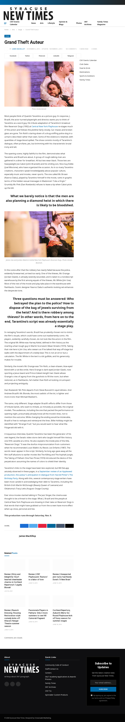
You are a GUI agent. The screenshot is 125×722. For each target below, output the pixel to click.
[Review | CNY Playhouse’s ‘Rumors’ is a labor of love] (39, 565)
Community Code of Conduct (57, 665)
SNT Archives (87, 23)
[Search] (120, 23)
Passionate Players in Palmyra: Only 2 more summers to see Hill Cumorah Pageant (38, 614)
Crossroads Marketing (43, 718)
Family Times (85, 80)
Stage (7, 36)
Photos (79, 23)
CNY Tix (48, 691)
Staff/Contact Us (51, 669)
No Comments (71, 49)
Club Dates (84, 64)
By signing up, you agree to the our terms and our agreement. (104, 698)
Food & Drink (85, 68)
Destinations (85, 72)
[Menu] (5, 23)
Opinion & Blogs (63, 23)
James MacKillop (18, 49)
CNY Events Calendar (14, 23)
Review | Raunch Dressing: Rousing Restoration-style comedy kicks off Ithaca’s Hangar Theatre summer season (12, 618)
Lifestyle (51, 23)
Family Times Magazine (102, 23)
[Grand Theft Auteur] (39, 84)
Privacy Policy (110, 698)
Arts (41, 23)
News (33, 23)
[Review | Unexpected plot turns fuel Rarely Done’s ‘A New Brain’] (63, 565)
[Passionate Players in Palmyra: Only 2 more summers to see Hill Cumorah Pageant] (39, 601)
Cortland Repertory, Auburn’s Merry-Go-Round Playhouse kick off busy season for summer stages (62, 615)
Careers (48, 673)
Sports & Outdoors (87, 76)
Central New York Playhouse (45, 126)
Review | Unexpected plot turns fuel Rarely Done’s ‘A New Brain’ (62, 577)
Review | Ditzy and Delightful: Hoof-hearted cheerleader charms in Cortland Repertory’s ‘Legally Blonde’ (13, 581)
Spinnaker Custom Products (56, 695)
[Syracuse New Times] (28, 13)
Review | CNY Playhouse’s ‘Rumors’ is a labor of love (38, 577)
